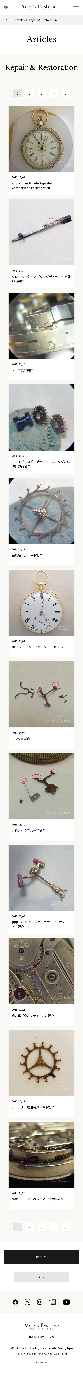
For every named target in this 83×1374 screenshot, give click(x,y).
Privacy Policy (36, 1337)
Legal (52, 1337)
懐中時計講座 (41, 1257)
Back (41, 1277)
